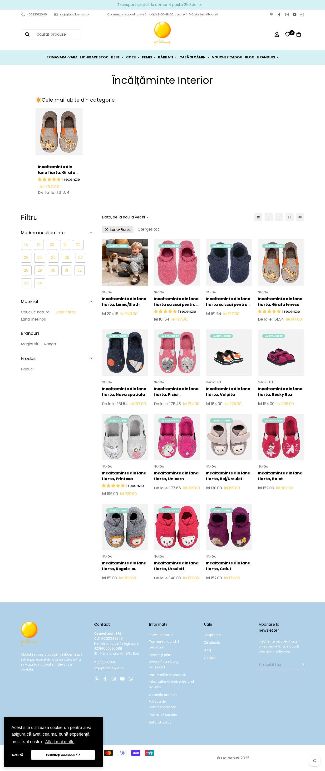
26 (67, 257)
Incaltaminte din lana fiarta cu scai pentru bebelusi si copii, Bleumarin (228, 301)
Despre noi (213, 635)
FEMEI (147, 57)
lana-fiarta (120, 229)
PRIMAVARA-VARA (62, 57)
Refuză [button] (17, 755)
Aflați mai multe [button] (59, 741)
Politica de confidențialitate (162, 704)
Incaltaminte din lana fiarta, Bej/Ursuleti (228, 476)
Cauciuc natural (35, 312)
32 (79, 270)
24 (39, 257)
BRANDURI (266, 57)
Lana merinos (33, 319)
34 (39, 283)
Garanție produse (163, 694)
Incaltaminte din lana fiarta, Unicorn (176, 476)
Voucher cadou (227, 57)
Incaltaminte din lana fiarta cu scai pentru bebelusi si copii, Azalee (176, 301)
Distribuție (212, 642)
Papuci (27, 369)
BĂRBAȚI (165, 57)
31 (66, 270)
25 (53, 257)
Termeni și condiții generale (164, 644)
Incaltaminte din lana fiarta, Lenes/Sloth (124, 301)
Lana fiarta (66, 312)
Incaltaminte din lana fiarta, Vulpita (228, 391)
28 (26, 270)
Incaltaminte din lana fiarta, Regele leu (124, 566)
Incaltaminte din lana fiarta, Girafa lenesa (56, 172)
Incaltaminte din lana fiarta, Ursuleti (176, 566)
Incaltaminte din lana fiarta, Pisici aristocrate (176, 391)
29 (40, 270)
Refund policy (160, 722)
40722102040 (105, 662)
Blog (207, 650)
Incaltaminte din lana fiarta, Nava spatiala (124, 391)
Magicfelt (30, 344)
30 (53, 270)
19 (38, 244)
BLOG (250, 57)
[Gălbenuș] (162, 34)
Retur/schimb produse (167, 674)
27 (80, 257)
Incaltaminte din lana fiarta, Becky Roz (280, 391)
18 (26, 244)
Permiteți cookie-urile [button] (63, 755)
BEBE (115, 57)
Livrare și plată (160, 655)
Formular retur (161, 635)
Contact (211, 657)
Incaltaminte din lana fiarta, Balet (280, 476)
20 (52, 244)
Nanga (50, 344)
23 (26, 257)
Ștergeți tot (148, 229)
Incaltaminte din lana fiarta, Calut (228, 566)
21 (65, 244)
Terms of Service (163, 714)
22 (78, 244)
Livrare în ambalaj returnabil (163, 664)
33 (26, 283)
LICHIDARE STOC (94, 57)
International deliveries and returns (171, 684)
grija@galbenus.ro (109, 668)
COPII (131, 57)
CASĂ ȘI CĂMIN (192, 57)
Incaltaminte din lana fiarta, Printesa (124, 476)
